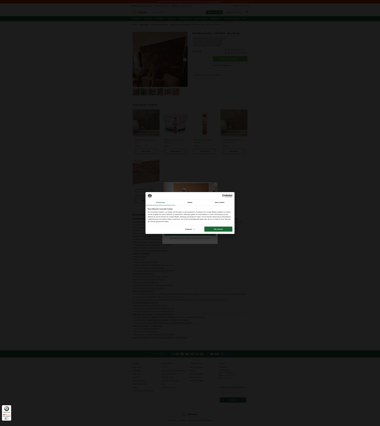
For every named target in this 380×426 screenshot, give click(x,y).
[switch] (7, 418)
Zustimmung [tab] (160, 202)
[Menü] (10, 406)
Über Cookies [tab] (219, 202)
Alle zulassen (218, 229)
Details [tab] (190, 202)
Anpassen (188, 229)
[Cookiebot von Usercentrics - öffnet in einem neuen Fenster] (223, 195)
